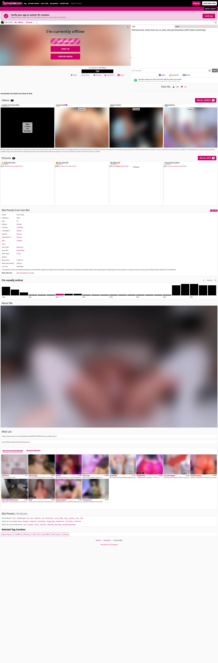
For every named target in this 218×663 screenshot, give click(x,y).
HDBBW (17, 534)
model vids (64, 3)
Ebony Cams (25, 442)
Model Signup (210, 9)
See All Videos (205, 100)
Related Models (33, 451)
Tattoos (19, 263)
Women (19, 237)
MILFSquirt (56, 534)
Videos (21, 22)
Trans (3, 244)
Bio (15, 22)
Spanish (4, 234)
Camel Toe (77, 521)
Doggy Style (51, 521)
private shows (33, 3)
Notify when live (65, 41)
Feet (31, 518)
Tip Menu (87, 75)
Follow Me (214, 210)
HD (28, 518)
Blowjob (25, 521)
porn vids (44, 3)
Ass (43, 518)
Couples (19, 241)
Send (215, 70)
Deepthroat (60, 521)
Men (3, 241)
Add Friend (110, 75)
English (19, 231)
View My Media (65, 56)
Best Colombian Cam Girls (25, 273)
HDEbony (26, 534)
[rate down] (182, 87)
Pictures (30, 22)
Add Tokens (102, 68)
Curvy (18, 253)
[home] (12, 3)
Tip (97, 71)
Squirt (37, 524)
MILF (14, 518)
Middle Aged (21, 518)
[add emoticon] (209, 70)
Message (98, 75)
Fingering (33, 521)
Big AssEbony (7, 534)
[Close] (215, 22)
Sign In (196, 3)
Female (19, 224)
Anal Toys (43, 524)
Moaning (50, 524)
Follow (75, 75)
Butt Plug (58, 524)
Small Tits (20, 260)
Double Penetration (69, 524)
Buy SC (122, 75)
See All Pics (206, 158)
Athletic (4, 257)
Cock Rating (41, 521)
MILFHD (36, 534)
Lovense (71, 518)
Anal (81, 518)
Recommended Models (12, 451)
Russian (19, 234)
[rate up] (174, 87)
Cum (77, 518)
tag (25, 3)
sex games (54, 3)
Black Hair (20, 247)
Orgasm (30, 524)
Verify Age (209, 16)
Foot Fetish (69, 521)
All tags (65, 534)
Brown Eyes (20, 250)
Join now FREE (209, 3)
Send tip (65, 49)
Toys (65, 518)
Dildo (61, 518)
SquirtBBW (45, 534)
